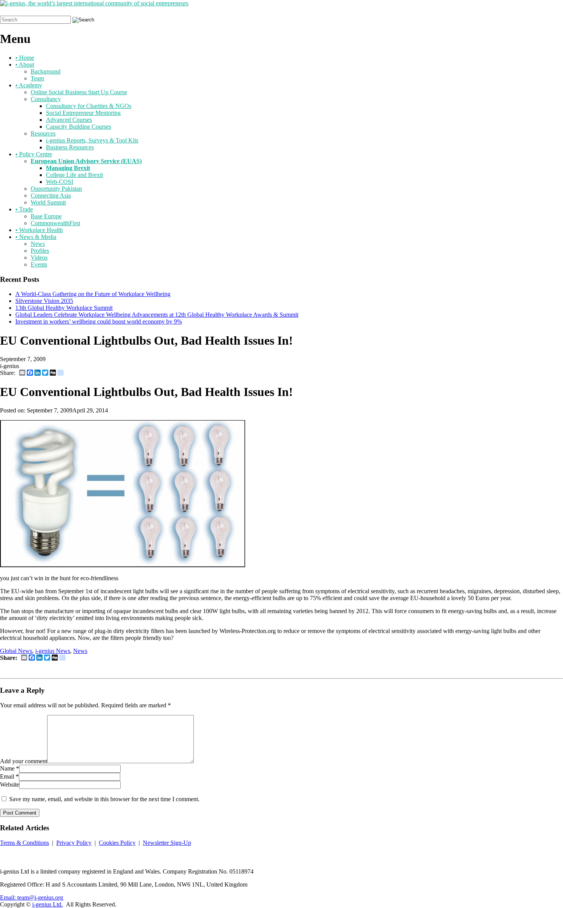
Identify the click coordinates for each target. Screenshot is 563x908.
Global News (16, 651)
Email (7, 776)
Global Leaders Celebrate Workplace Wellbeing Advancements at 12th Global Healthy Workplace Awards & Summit (156, 314)
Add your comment (23, 761)
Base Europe (46, 216)
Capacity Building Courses (78, 126)
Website (9, 784)
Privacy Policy (74, 842)
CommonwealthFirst (55, 223)
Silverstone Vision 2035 (44, 301)
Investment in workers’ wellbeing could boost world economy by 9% (98, 321)
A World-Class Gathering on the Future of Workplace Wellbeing (92, 294)
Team (37, 78)
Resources (43, 133)
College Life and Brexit (74, 175)
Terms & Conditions (24, 842)
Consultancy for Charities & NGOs (88, 106)
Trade (24, 209)
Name (7, 768)
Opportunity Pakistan (56, 188)
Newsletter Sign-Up (167, 842)
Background (46, 71)
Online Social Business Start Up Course (79, 92)
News (38, 243)
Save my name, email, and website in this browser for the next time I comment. (104, 799)
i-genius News (52, 651)
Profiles (40, 250)
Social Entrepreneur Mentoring (83, 113)
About (24, 64)
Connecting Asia (51, 195)
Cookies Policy (117, 842)
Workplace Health (39, 230)
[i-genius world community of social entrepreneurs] (94, 3)
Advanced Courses (69, 119)
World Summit (48, 202)
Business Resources (70, 147)
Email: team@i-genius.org (31, 897)
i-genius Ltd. (47, 904)
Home (24, 57)
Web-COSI (59, 181)
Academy (28, 85)
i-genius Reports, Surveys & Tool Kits (92, 140)
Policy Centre (33, 154)
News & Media (35, 237)
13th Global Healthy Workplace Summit (64, 307)
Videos (39, 257)
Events (39, 264)
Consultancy (46, 99)
